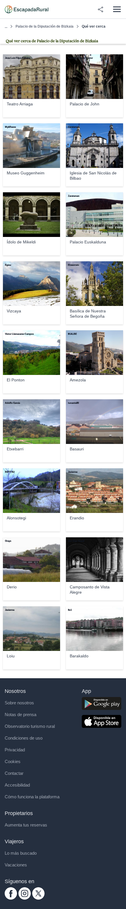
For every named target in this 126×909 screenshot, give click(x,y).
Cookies (13, 761)
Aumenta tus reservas (26, 824)
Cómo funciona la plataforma (32, 796)
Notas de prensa (20, 714)
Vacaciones (16, 864)
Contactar (14, 773)
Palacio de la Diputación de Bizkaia (45, 26)
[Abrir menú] (117, 9)
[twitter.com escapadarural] (38, 897)
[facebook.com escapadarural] (11, 897)
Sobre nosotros (19, 702)
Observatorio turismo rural (30, 726)
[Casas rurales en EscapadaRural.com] (26, 9)
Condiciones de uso (23, 737)
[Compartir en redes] (100, 9)
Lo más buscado (21, 853)
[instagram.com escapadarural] (24, 897)
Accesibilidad (17, 784)
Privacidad (15, 749)
